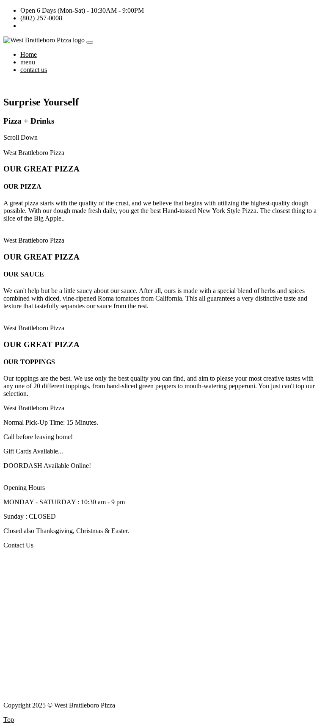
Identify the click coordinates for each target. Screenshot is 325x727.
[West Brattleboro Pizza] (44, 40)
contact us (33, 69)
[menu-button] (89, 42)
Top (8, 719)
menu (27, 62)
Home (28, 54)
